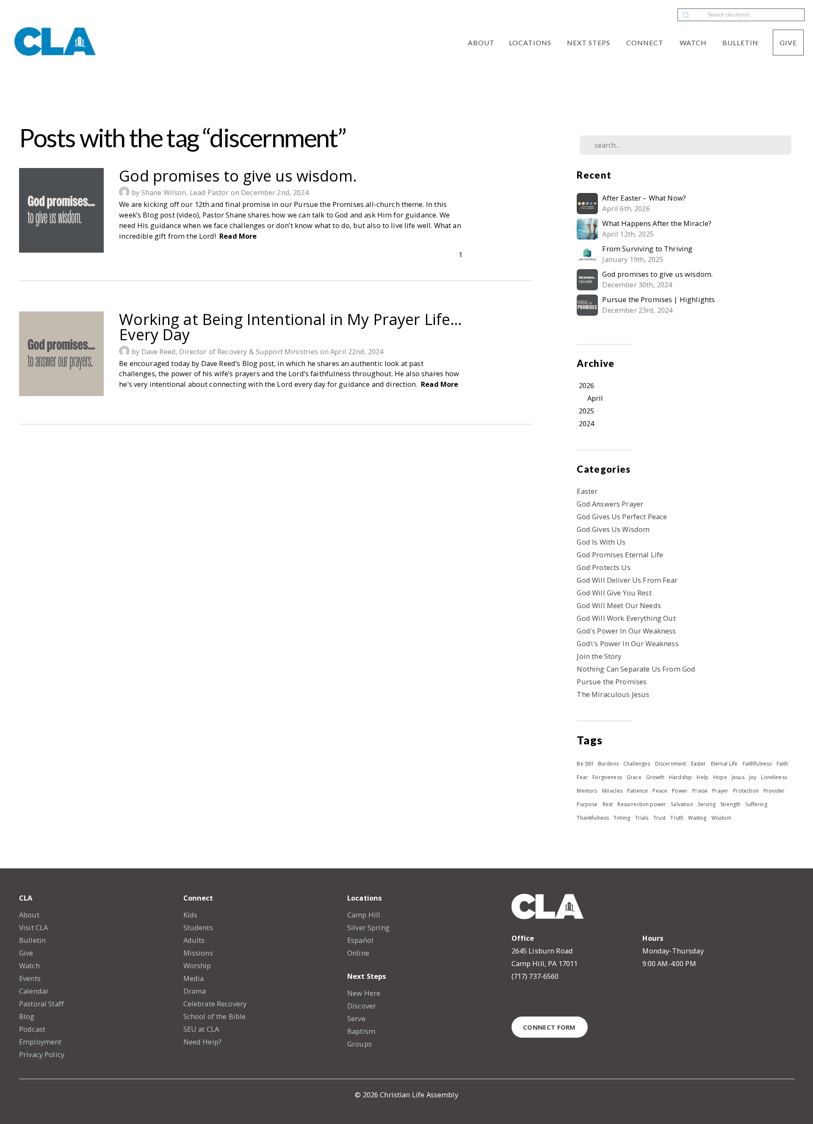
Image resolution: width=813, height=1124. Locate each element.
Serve (356, 1018)
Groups (359, 1044)
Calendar (34, 991)
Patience (637, 790)
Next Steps (589, 43)
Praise (700, 790)
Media (193, 978)
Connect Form (549, 1027)
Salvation (682, 804)
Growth (655, 777)
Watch (694, 43)
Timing (622, 817)
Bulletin (740, 43)
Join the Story (599, 656)
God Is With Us (601, 542)
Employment (40, 1042)
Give (788, 43)
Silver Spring (368, 927)
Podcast (32, 1029)
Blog (27, 1016)
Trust (659, 817)
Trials (642, 817)
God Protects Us (603, 567)
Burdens (608, 763)
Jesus (738, 777)
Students (198, 927)
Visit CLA (33, 927)
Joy (752, 777)
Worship (197, 965)
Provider (774, 790)
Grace (634, 777)
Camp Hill (363, 915)
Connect (645, 43)
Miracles (612, 790)
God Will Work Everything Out (626, 618)
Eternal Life (724, 763)
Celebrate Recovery (215, 1003)
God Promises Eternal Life (620, 554)
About (481, 43)
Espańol (360, 940)
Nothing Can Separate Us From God (636, 669)
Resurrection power (641, 804)
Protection (746, 790)
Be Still (585, 763)
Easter (587, 491)
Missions (198, 953)
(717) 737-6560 (535, 976)
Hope (720, 777)
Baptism (361, 1031)
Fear (582, 777)
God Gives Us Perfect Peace (622, 516)
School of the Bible (214, 1016)
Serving (707, 804)
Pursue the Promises (612, 681)
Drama (194, 991)
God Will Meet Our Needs (619, 605)
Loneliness (774, 777)
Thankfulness (593, 817)
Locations (531, 43)
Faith (782, 763)
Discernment (670, 763)
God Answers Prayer (610, 504)
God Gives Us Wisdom (613, 529)
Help (702, 777)
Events (30, 978)
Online (358, 953)
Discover (361, 1006)
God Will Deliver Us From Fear (627, 580)
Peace (660, 790)
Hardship (680, 777)
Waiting (697, 817)
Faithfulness (757, 763)
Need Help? (202, 1042)
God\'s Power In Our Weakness (627, 643)
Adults (194, 940)
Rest (608, 804)
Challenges (636, 763)
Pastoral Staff (41, 1003)
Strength (730, 804)
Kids (190, 915)
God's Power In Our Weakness (626, 631)
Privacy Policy (41, 1054)
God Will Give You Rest (614, 593)
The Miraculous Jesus (613, 694)
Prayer (720, 790)
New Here (363, 993)
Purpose (587, 804)
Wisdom (721, 817)
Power (680, 790)
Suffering (756, 804)
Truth (676, 817)
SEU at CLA (201, 1029)
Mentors (587, 790)
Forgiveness (607, 777)
